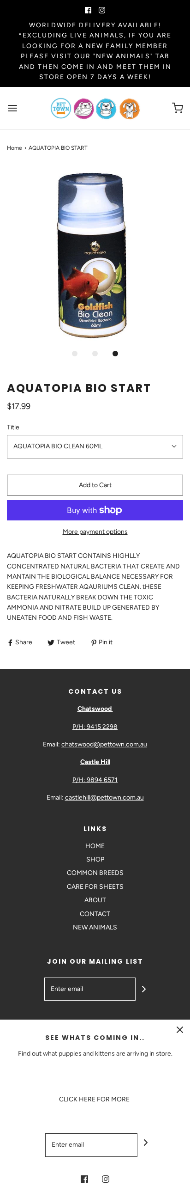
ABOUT (95, 900)
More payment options (95, 532)
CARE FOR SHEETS (95, 887)
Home (14, 148)
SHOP (95, 859)
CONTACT (95, 914)
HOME (95, 846)
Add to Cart (95, 485)
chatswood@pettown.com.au (104, 744)
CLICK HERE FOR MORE (95, 1099)
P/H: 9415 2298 (95, 727)
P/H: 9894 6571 (95, 780)
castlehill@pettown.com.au (104, 797)
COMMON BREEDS (95, 873)
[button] (95, 255)
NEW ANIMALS (95, 927)
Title (13, 427)
